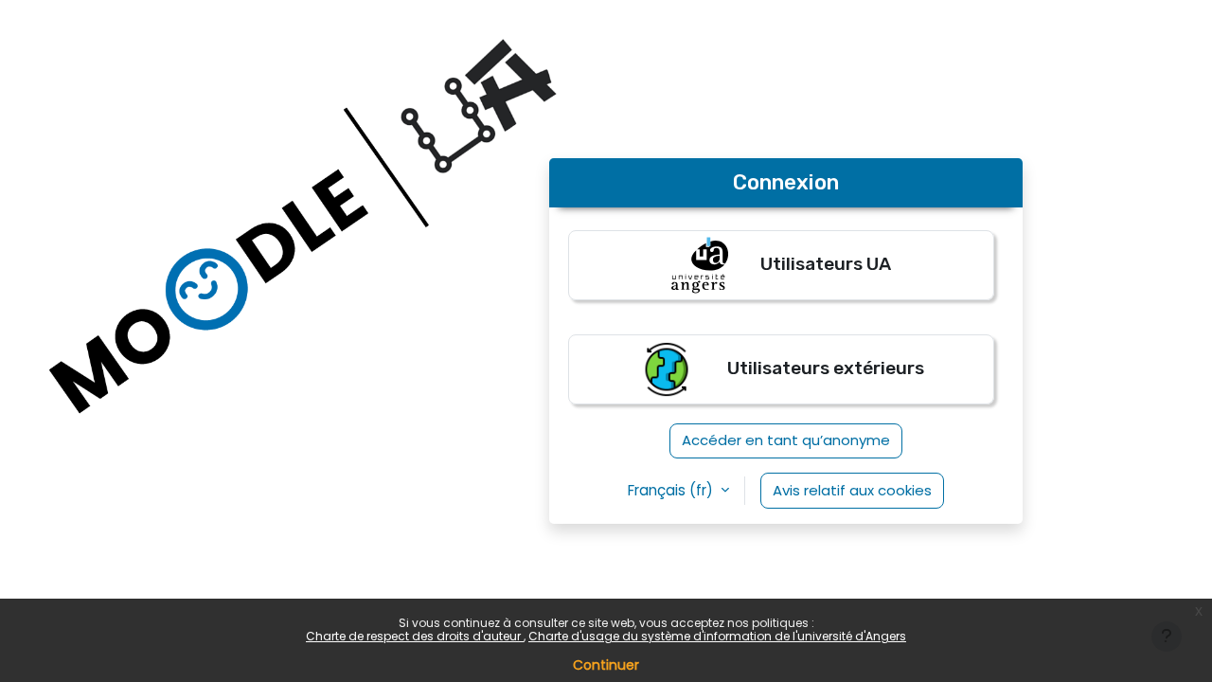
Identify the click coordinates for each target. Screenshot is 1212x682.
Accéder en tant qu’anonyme (786, 440)
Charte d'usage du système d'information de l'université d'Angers (717, 636)
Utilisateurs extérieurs (823, 368)
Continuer (606, 664)
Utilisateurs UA (824, 264)
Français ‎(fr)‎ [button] (672, 490)
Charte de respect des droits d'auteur (415, 636)
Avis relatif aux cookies (852, 490)
